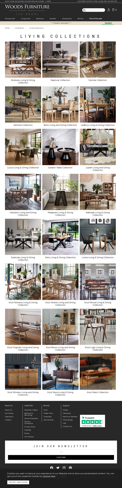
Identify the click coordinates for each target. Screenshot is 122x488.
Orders (65, 410)
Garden (53, 18)
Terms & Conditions (28, 422)
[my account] (109, 9)
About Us (8, 410)
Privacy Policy (30, 427)
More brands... (49, 420)
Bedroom (40, 18)
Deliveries (67, 413)
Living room (25, 18)
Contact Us (67, 426)
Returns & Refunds (70, 417)
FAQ (64, 423)
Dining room (10, 18)
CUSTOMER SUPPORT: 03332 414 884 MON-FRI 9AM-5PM (97, 1)
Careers (8, 420)
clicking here (49, 476)
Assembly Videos (31, 410)
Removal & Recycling (28, 414)
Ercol (46, 410)
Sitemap (27, 430)
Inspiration (9, 417)
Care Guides (68, 420)
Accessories (67, 18)
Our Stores (9, 413)
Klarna (27, 433)
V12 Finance (29, 437)
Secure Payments (31, 418)
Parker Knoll (48, 413)
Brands (81, 18)
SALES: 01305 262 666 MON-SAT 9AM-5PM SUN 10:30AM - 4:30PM (28, 1)
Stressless (48, 417)
